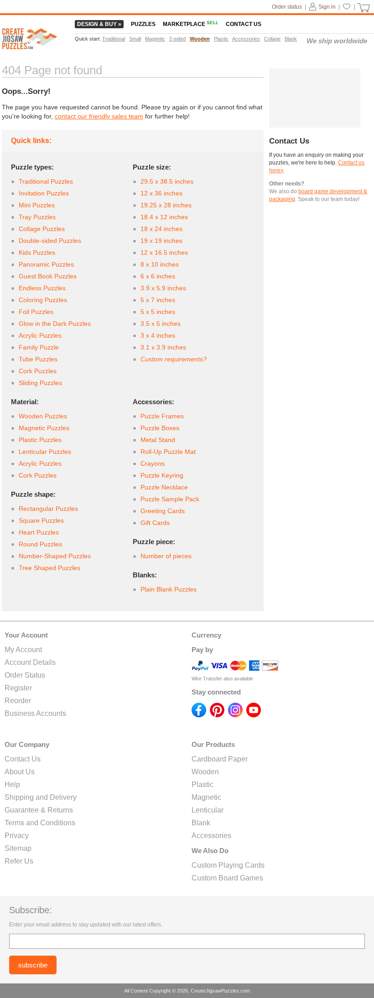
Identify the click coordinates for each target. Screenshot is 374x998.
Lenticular (207, 810)
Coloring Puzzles (43, 300)
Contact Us (23, 759)
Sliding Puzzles (40, 382)
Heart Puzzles (39, 532)
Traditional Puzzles (46, 181)
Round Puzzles (40, 544)
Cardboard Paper (220, 759)
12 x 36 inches (161, 193)
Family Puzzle (39, 347)
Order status (287, 7)
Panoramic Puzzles (46, 264)
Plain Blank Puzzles (168, 589)
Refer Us (19, 861)
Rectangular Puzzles (48, 508)
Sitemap (18, 848)
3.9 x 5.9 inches (163, 288)
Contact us (243, 24)
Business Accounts (35, 713)
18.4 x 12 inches (164, 217)
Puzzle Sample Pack (169, 499)
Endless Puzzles (42, 288)
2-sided (177, 38)
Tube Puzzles (38, 359)
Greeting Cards (162, 510)
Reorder (18, 701)
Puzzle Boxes (159, 428)
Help (12, 784)
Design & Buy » (99, 24)
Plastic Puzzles (40, 439)
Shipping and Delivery (41, 797)
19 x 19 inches (161, 240)
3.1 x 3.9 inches (163, 347)
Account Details (30, 662)
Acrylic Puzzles (40, 335)
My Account (23, 649)
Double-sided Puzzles (50, 240)
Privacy (17, 835)
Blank (201, 823)
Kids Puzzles (37, 252)
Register (18, 688)
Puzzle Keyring (161, 475)
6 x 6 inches (157, 276)
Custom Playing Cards (228, 865)
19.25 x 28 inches (166, 205)
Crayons (152, 463)
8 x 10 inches (159, 264)
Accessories (211, 835)
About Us (20, 772)
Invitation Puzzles (44, 193)
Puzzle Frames (162, 416)
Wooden (205, 772)
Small (135, 38)
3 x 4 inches (157, 335)
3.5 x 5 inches (160, 323)
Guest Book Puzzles (48, 276)
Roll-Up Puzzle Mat (168, 451)
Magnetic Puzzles (44, 428)
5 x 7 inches (157, 300)
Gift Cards (155, 522)
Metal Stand (157, 439)
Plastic (202, 784)
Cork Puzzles (38, 371)
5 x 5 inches (157, 311)
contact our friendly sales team (99, 116)
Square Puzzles (41, 520)
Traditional (113, 38)
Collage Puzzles (42, 228)
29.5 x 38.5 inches (166, 181)
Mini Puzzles (37, 205)
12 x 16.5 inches (164, 252)
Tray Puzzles (37, 217)
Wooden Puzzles (43, 416)
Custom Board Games (227, 878)
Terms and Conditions (40, 823)
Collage (272, 38)
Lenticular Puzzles (45, 451)
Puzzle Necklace (164, 487)
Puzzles (143, 24)
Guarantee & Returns (39, 810)
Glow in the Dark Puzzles (55, 323)
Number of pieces (166, 556)
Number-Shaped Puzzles (55, 556)
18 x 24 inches (161, 228)
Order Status (25, 675)
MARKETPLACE (190, 24)
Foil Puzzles (36, 311)
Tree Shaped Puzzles (49, 567)
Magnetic (206, 797)
